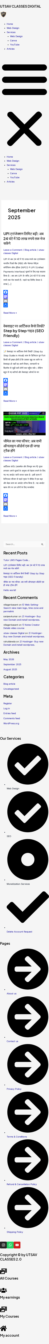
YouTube (14, 44)
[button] (24, 104)
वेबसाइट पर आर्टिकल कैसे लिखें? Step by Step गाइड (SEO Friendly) (24, 331)
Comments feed (11, 718)
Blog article (30, 250)
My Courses (9, 1316)
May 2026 (8, 659)
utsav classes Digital (13, 633)
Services (11, 32)
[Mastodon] (24, 296)
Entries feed (9, 713)
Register (7, 703)
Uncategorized (11, 688)
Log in (6, 708)
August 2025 (10, 669)
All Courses (9, 1278)
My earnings (10, 1297)
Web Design (13, 28)
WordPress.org (11, 723)
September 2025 (12, 664)
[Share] (24, 305)
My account (9, 1335)
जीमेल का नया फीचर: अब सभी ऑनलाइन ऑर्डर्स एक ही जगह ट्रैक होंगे (22, 446)
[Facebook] (24, 292)
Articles (11, 48)
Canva (13, 40)
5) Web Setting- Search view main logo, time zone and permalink (23, 608)
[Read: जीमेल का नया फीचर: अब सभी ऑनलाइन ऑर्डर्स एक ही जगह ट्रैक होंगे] (24, 423)
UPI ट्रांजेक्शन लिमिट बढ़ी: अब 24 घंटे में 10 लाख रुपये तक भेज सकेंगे (24, 238)
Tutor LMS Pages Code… (16, 560)
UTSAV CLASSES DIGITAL (20, 6)
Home (10, 24)
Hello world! (9, 590)
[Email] (24, 301)
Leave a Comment (12, 250)
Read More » (10, 312)
